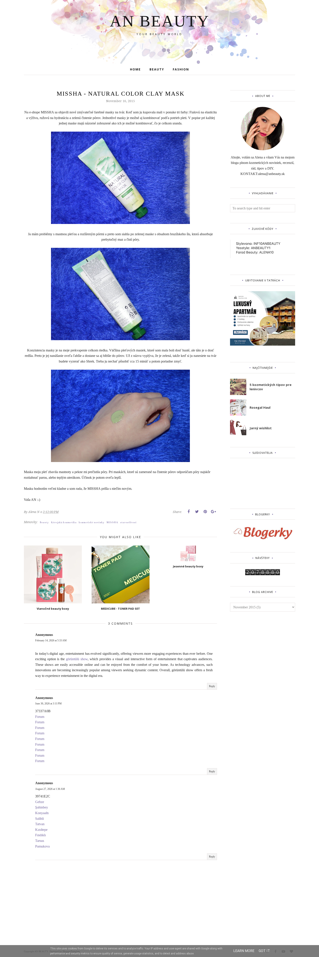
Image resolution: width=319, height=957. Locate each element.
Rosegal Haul (260, 407)
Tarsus (39, 841)
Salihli (39, 818)
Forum (39, 717)
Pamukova (42, 846)
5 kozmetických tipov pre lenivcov (270, 386)
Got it (264, 951)
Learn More (243, 951)
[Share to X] (196, 511)
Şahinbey (41, 807)
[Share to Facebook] (188, 511)
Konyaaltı (42, 813)
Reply (212, 686)
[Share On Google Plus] (213, 511)
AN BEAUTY (159, 21)
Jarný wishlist (261, 428)
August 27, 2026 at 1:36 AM (50, 788)
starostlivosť (128, 522)
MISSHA (112, 522)
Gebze (39, 802)
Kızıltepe (41, 829)
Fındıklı (40, 835)
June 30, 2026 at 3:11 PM (48, 703)
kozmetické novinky (91, 522)
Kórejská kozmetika (64, 522)
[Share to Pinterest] (205, 511)
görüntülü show (77, 659)
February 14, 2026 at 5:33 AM (51, 640)
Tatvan (39, 824)
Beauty (44, 522)
